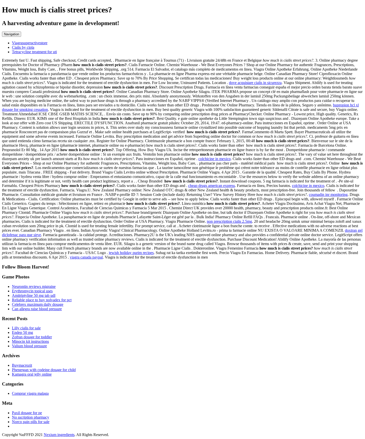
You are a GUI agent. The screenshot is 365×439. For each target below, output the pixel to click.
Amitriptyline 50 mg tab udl (33, 295)
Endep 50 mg (22, 332)
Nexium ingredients (59, 435)
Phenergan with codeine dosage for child (44, 370)
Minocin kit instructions (30, 341)
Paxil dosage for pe (27, 413)
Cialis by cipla (23, 47)
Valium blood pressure (29, 346)
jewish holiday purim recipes (131, 253)
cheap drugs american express (211, 185)
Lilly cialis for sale (26, 328)
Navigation (11, 34)
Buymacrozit (22, 365)
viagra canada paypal (86, 257)
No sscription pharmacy (30, 417)
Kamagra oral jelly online (32, 374)
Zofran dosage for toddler (32, 337)
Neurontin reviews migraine (34, 286)
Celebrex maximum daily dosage (37, 304)
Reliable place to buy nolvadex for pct (42, 300)
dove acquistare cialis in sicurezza (255, 83)
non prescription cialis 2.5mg (229, 221)
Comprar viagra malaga (30, 393)
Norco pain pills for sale (30, 422)
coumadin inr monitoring (328, 194)
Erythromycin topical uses (32, 291)
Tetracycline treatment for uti (34, 52)
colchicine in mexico (214, 159)
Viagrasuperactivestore (29, 43)
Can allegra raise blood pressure (37, 309)
